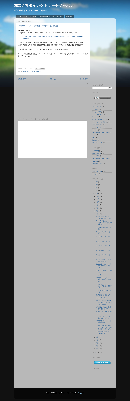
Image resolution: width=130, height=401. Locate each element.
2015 (96, 182)
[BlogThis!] (38, 69)
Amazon (95, 130)
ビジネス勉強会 (97, 114)
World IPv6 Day (101, 298)
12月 (98, 196)
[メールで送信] (36, 69)
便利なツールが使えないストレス (104, 271)
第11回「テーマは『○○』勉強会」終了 (104, 260)
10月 (98, 202)
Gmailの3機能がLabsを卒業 (103, 291)
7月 (97, 211)
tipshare (95, 161)
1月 (97, 349)
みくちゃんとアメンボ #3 (103, 246)
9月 (97, 205)
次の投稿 (22, 78)
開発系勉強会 (96, 153)
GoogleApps (27, 71)
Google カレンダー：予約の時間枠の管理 (37, 36)
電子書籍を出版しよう (103, 295)
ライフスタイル (97, 125)
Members (69, 16)
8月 (97, 208)
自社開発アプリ (97, 163)
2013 (96, 188)
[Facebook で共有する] (42, 69)
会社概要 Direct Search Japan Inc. (51, 16)
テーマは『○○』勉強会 (99, 122)
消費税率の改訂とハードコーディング (104, 332)
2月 (97, 346)
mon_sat (95, 174)
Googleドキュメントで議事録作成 (103, 321)
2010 (96, 352)
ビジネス (95, 109)
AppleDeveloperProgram (100, 132)
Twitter (94, 117)
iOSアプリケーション (99, 119)
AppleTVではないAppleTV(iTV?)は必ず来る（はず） (104, 222)
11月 (98, 199)
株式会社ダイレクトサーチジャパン (44, 5)
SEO (93, 137)
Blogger (80, 393)
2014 (96, 185)
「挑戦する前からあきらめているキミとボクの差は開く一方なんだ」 (104, 327)
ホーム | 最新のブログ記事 (27, 16)
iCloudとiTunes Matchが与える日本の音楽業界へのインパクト (104, 302)
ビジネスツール (97, 107)
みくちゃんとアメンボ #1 (103, 255)
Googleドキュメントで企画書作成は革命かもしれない (104, 265)
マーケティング (97, 143)
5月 (97, 337)
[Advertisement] (100, 50)
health (94, 140)
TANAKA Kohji (37, 71)
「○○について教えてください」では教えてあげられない (104, 286)
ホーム (53, 78)
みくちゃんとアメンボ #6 (103, 232)
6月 (97, 214)
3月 (97, 343)
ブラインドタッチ (98, 127)
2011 (96, 194)
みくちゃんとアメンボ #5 (103, 237)
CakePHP (95, 156)
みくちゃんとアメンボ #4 (103, 242)
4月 (97, 340)
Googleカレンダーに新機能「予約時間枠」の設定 (38, 26)
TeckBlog (95, 151)
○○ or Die (99, 275)
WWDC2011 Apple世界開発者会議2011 (103, 308)
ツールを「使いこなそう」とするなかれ (103, 317)
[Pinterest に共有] (44, 69)
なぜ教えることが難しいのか (104, 312)
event (94, 135)
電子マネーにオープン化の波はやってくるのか (104, 217)
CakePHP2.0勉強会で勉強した (103, 228)
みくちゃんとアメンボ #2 (103, 251)
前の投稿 (84, 78)
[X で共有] (40, 69)
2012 (96, 191)
